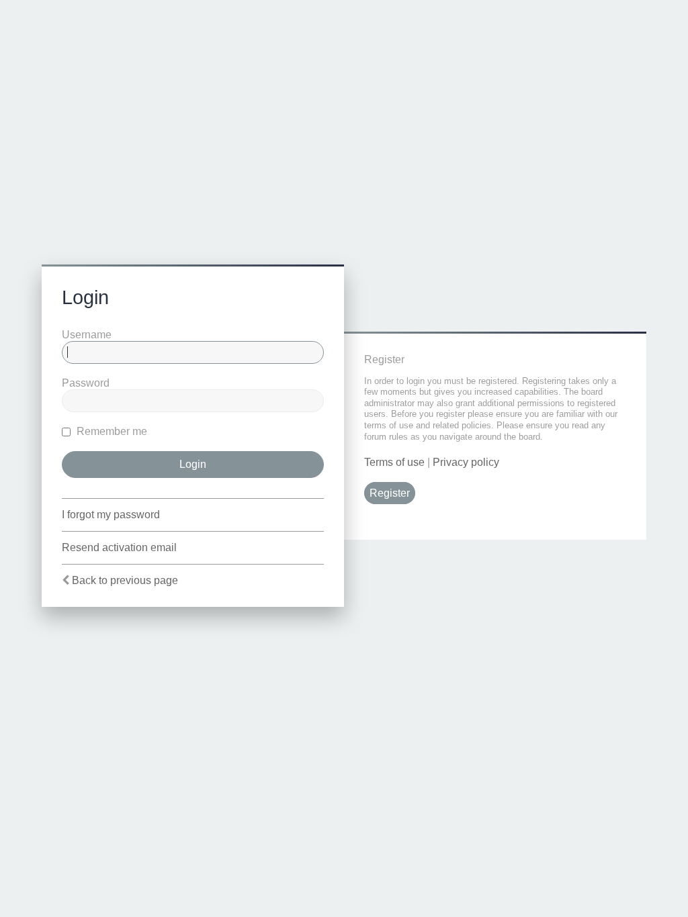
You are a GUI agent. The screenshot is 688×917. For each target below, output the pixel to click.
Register (390, 493)
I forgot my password (111, 514)
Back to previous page (125, 580)
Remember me (110, 431)
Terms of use (394, 462)
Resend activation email (119, 547)
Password (86, 383)
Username (87, 334)
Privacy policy (466, 462)
